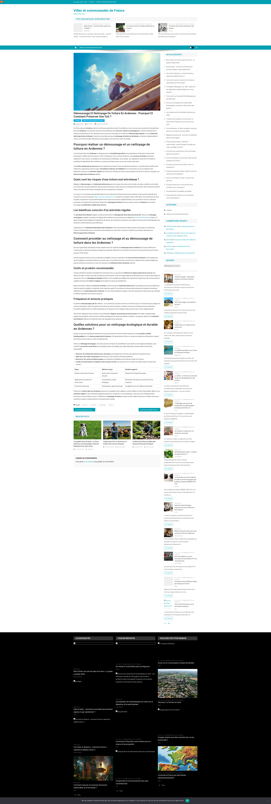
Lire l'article (168, 293)
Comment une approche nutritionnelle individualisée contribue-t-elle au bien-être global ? (180, 105)
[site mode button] (192, 48)
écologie (93, 405)
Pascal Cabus (121, 447)
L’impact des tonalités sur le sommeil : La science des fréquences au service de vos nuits (180, 121)
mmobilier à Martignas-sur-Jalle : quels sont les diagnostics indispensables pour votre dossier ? (181, 89)
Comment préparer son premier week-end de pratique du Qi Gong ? (181, 159)
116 (78, 795)
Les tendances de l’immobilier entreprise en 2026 (180, 113)
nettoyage (102, 405)
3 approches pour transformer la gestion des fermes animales (115, 443)
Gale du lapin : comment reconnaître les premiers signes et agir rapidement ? (179, 68)
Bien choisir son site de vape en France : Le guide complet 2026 (180, 61)
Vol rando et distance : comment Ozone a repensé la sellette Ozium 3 (180, 75)
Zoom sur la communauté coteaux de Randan (176, 663)
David (168, 240)
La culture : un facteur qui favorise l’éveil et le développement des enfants (185, 378)
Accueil (91, 2)
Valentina (90, 449)
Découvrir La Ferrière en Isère (169, 702)
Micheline (90, 124)
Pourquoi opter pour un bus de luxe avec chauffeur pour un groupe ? (179, 186)
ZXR (167, 253)
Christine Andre (171, 226)
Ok (187, 800)
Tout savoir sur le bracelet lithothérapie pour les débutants (181, 97)
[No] (268, 801)
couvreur (84, 405)
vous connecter (89, 461)
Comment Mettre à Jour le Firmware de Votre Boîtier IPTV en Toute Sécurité (185, 559)
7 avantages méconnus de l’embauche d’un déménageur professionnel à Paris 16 (184, 406)
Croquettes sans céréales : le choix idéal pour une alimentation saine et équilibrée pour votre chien (86, 444)
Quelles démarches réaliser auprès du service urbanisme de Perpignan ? (181, 172)
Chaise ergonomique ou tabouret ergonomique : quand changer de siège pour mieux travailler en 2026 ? (181, 144)
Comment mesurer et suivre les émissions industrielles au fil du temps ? (180, 81)
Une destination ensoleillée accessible (178, 191)
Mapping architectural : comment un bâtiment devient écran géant (181, 136)
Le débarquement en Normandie (184, 253)
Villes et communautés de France (106, 2)
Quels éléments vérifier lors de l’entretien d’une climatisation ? (180, 196)
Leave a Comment (102, 124)
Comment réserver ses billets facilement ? (86, 410)
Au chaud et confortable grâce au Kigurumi (133, 666)
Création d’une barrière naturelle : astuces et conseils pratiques (144, 443)
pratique (77, 120)
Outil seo (169, 246)
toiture (111, 405)
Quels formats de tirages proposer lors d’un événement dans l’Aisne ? (184, 507)
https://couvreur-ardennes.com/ (105, 197)
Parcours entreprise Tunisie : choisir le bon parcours (180, 179)
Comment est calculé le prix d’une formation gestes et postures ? (181, 152)
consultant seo (171, 233)
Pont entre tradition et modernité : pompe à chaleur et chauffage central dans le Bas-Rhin (150, 410)
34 (168, 623)
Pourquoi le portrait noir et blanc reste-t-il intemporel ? (180, 166)
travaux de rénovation (142, 217)
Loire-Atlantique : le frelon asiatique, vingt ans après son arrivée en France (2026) (181, 130)
